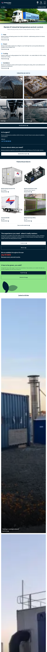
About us (23, 247)
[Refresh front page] (6, 2)
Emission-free (23, 277)
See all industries (23, 125)
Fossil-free (22, 272)
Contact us (22, 243)
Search (41, 3)
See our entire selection (22, 225)
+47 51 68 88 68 (6, 141)
